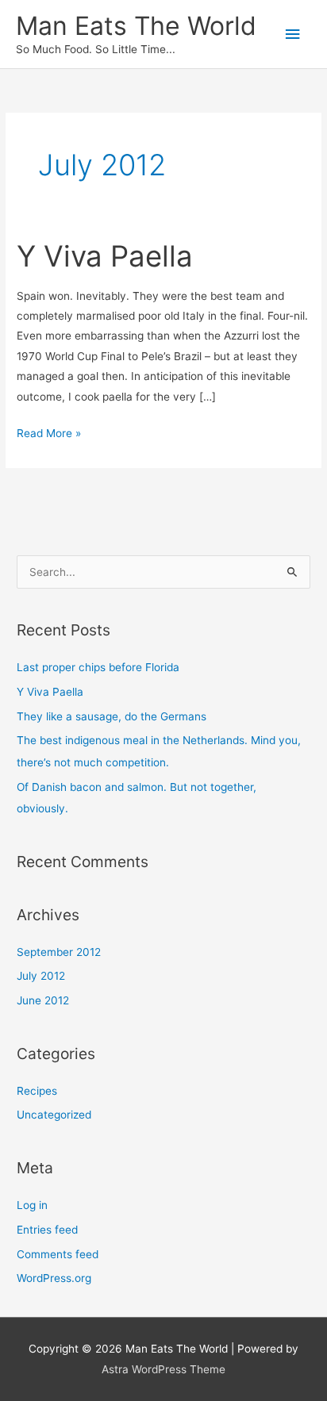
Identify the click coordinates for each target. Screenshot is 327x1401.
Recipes (37, 1090)
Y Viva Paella (105, 256)
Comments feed (57, 1254)
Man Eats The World (136, 25)
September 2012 (59, 952)
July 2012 (41, 975)
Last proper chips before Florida (98, 667)
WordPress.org (54, 1278)
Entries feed (47, 1229)
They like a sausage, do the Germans (111, 716)
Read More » (49, 434)
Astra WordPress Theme (163, 1369)
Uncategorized (54, 1114)
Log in (32, 1205)
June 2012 (43, 1000)
